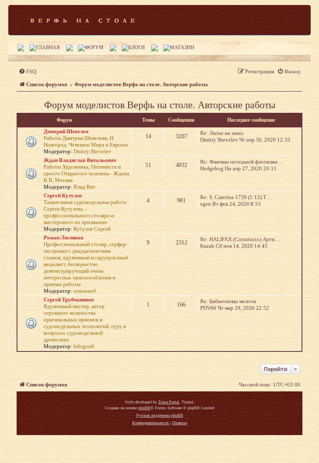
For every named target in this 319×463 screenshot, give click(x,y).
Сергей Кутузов (63, 195)
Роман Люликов (63, 237)
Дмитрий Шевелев (66, 131)
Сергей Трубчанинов (69, 299)
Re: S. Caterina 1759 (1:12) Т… (236, 197)
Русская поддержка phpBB (159, 415)
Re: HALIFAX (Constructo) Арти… (240, 239)
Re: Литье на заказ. (222, 133)
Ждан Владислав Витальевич (80, 160)
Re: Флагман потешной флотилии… (241, 162)
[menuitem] (27, 71)
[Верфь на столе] (82, 20)
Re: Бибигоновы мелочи (228, 301)
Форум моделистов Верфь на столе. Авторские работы (159, 105)
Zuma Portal (168, 402)
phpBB (144, 408)
